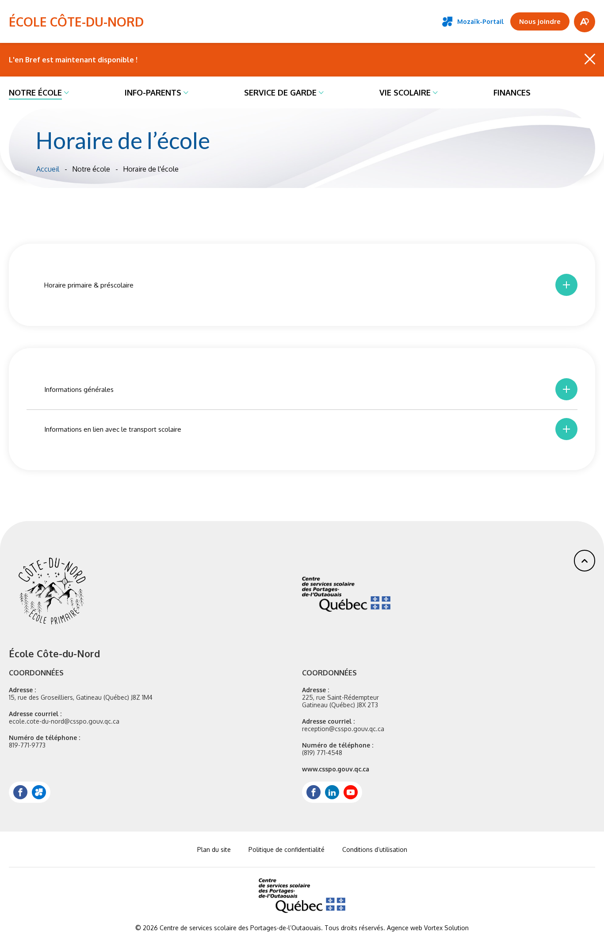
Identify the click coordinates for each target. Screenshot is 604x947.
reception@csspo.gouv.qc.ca (343, 728)
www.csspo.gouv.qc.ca (335, 769)
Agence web (404, 928)
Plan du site (214, 849)
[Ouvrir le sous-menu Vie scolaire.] (435, 92)
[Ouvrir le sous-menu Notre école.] (66, 92)
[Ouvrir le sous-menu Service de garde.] (321, 92)
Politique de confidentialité (286, 849)
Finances (512, 92)
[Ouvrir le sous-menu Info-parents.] (185, 92)
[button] (584, 560)
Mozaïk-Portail (480, 21)
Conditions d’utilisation (374, 849)
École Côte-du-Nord (76, 22)
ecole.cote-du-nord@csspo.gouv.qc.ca (64, 721)
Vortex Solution (446, 928)
